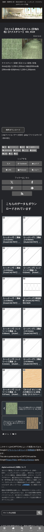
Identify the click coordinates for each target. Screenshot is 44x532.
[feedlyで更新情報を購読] (32, 188)
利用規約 (31, 450)
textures (18, 150)
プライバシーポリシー (17, 450)
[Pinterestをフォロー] (12, 188)
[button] (35, 169)
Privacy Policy (11, 460)
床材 (23, 147)
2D (5, 147)
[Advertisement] (22, 96)
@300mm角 (8, 150)
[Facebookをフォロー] (32, 182)
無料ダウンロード (13, 130)
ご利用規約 (26, 485)
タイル (26, 150)
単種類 (34, 150)
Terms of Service (27, 460)
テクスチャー (14, 147)
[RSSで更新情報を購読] (22, 193)
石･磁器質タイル (33, 147)
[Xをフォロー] (12, 182)
